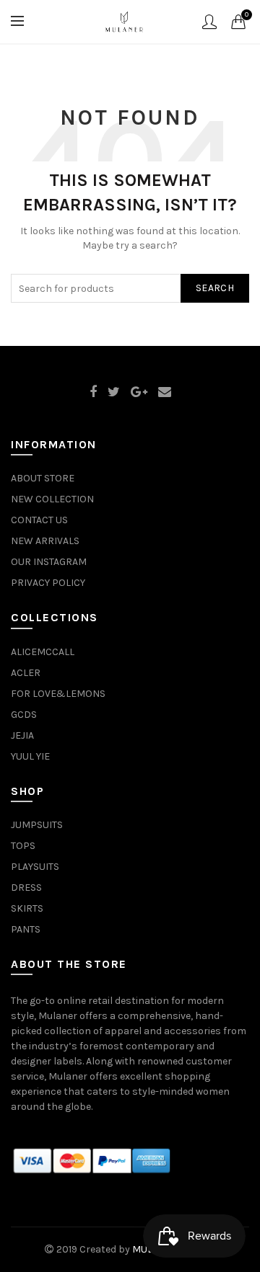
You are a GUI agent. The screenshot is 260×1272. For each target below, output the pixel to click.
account (209, 21)
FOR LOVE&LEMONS (58, 694)
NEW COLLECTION (52, 499)
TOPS (23, 846)
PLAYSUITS (35, 866)
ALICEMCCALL (42, 652)
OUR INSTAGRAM (49, 562)
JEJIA (22, 735)
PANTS (25, 929)
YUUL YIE (30, 756)
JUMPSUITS (37, 825)
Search (215, 288)
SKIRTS (27, 908)
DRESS (26, 887)
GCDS (24, 714)
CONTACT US (39, 520)
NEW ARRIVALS (45, 541)
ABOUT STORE (42, 478)
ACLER (25, 673)
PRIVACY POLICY (48, 583)
